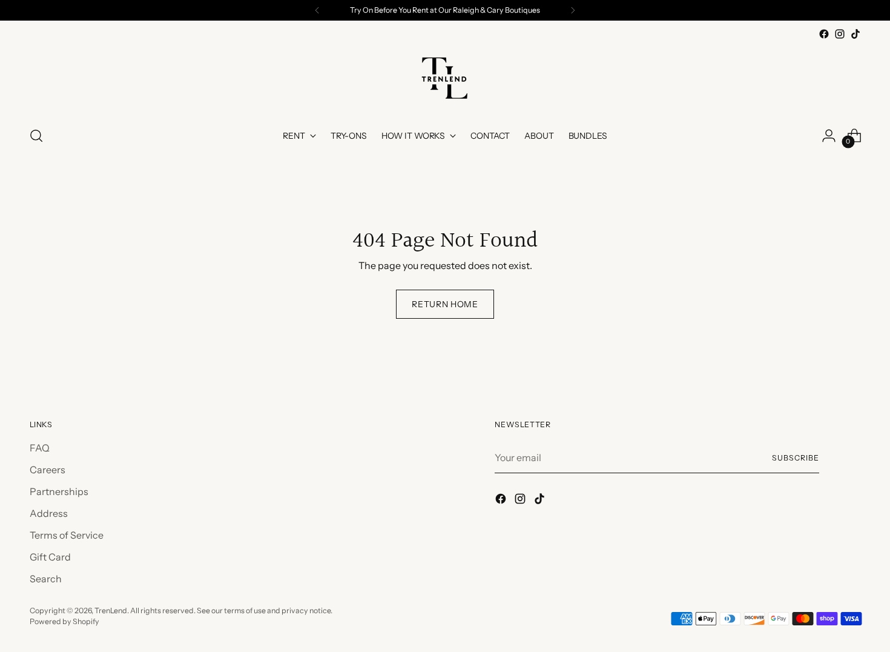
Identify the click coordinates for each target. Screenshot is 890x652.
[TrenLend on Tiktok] (855, 33)
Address (49, 513)
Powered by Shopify (64, 621)
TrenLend (110, 610)
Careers (47, 470)
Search (46, 579)
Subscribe (795, 457)
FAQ (40, 448)
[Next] (572, 10)
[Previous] (317, 10)
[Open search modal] (36, 136)
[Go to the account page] (829, 136)
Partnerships (59, 491)
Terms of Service (67, 535)
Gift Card (50, 557)
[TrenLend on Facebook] (824, 33)
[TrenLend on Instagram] (839, 33)
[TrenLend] (445, 78)
